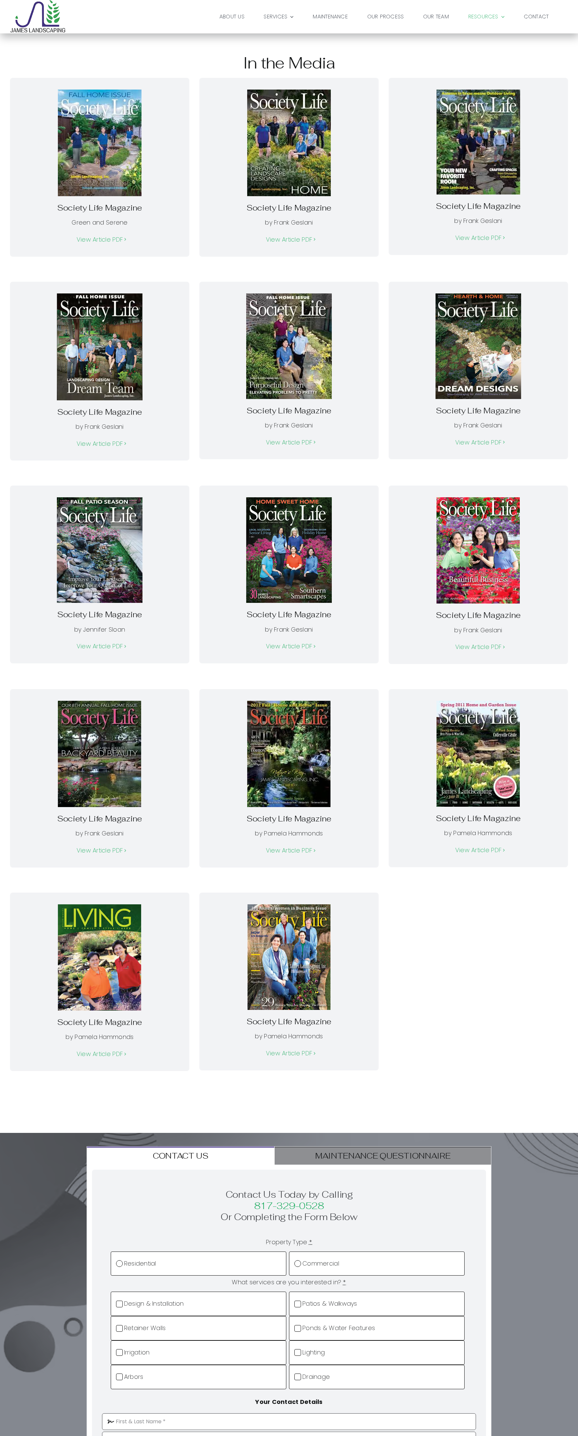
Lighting (313, 1352)
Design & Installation (154, 1303)
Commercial (320, 1263)
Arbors (133, 1377)
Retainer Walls (145, 1328)
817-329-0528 (289, 1206)
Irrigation (137, 1352)
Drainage (316, 1377)
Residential (140, 1263)
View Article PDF (100, 239)
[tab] (180, 1156)
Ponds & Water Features (338, 1328)
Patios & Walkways (329, 1303)
